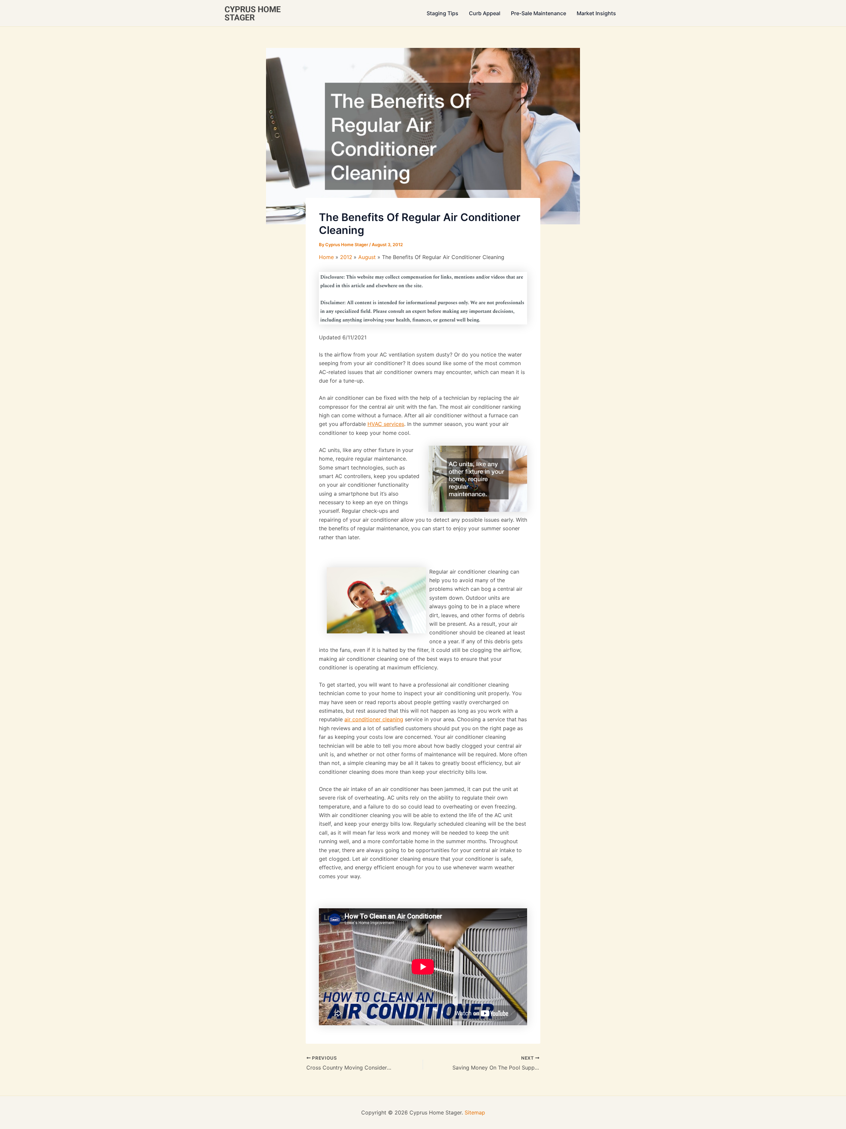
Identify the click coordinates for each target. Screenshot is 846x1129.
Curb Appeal (484, 13)
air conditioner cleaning (373, 719)
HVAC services (385, 424)
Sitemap (475, 1112)
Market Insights (596, 13)
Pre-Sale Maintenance (538, 13)
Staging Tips (442, 13)
